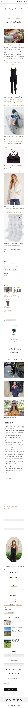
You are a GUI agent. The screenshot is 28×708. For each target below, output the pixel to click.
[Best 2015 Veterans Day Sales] (17, 289)
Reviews (6, 604)
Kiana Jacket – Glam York (12, 426)
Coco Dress (7, 398)
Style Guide (19, 604)
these (20, 165)
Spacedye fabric (19, 101)
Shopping (13, 320)
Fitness (8, 320)
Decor (11, 599)
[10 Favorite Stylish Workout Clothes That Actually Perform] (8, 303)
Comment (8, 326)
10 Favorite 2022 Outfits (14, 349)
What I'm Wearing (14, 18)
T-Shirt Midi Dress (8, 378)
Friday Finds (14, 354)
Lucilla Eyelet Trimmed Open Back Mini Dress (18, 640)
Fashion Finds (7, 601)
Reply (23, 426)
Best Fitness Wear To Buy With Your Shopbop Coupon (8, 294)
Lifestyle (14, 601)
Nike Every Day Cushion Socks (14, 212)
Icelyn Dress (15, 621)
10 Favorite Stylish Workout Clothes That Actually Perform (8, 308)
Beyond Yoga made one (9, 99)
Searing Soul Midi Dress (10, 417)
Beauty (6, 599)
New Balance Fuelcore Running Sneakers (14, 105)
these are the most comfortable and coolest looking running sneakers (13, 141)
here (5, 247)
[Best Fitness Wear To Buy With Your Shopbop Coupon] (8, 289)
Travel (12, 607)
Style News (7, 607)
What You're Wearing (9, 612)
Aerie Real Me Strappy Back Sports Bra (14, 147)
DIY (15, 599)
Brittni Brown (14, 336)
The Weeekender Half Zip (14, 171)
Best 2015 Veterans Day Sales (16, 294)
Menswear (20, 601)
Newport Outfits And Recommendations (17, 629)
